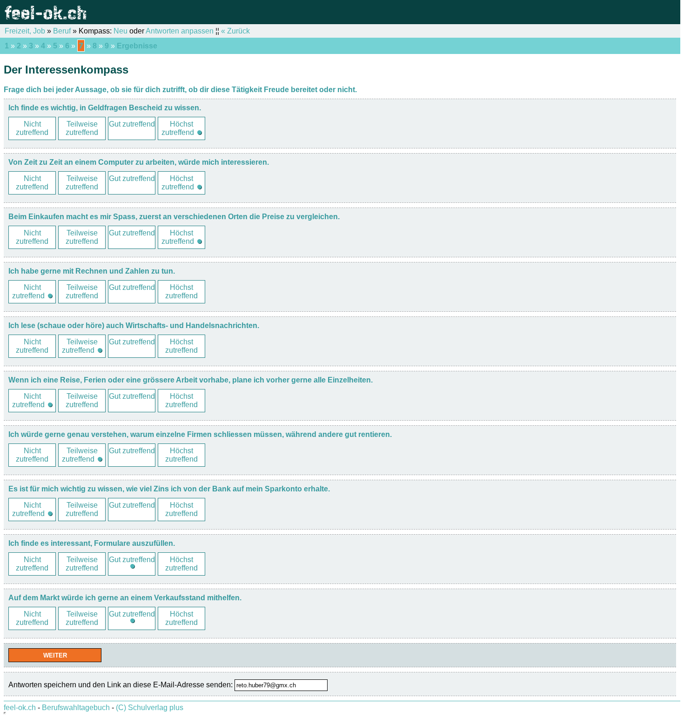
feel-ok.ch (20, 707)
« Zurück (235, 31)
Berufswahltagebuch (76, 707)
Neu (120, 31)
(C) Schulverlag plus (149, 707)
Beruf (62, 31)
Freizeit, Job (25, 31)
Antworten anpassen (180, 31)
